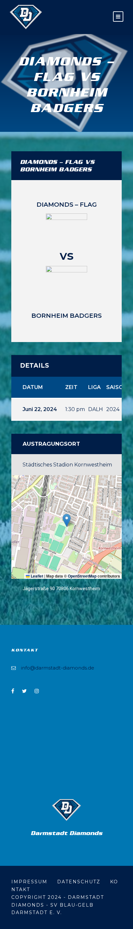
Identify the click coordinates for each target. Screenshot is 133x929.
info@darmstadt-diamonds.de (57, 668)
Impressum (29, 882)
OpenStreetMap (82, 576)
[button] (67, 520)
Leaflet (36, 576)
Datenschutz (78, 882)
